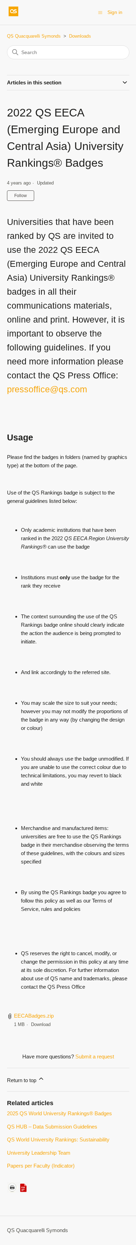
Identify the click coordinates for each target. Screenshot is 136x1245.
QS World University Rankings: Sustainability (58, 1139)
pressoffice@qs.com (47, 389)
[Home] (13, 16)
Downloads (80, 36)
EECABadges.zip (34, 1016)
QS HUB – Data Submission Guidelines (52, 1127)
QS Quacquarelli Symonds (34, 36)
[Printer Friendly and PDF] (17, 1191)
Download (41, 1024)
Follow (20, 195)
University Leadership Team (38, 1153)
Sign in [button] (114, 12)
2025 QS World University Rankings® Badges (59, 1113)
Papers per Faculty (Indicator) (41, 1166)
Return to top (22, 1080)
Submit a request (94, 1056)
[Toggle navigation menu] (100, 12)
